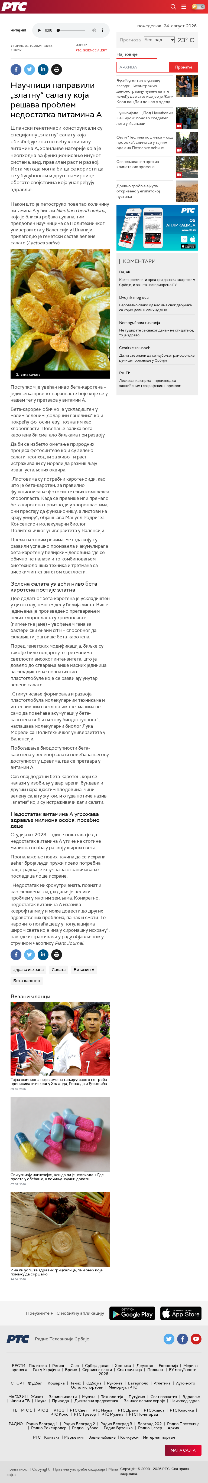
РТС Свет (78, 1410)
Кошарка (56, 1383)
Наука (41, 1400)
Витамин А (84, 969)
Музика (89, 1396)
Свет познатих (164, 1396)
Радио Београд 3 (116, 1423)
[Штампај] (56, 69)
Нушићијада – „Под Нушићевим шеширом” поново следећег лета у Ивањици (144, 118)
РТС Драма (128, 1410)
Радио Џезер (150, 1427)
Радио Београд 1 (42, 1423)
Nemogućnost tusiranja (139, 322)
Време (71, 1369)
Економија (168, 1365)
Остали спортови (87, 1387)
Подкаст (155, 1369)
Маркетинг (74, 1437)
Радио (16, 1423)
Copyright (41, 1469)
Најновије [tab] (127, 54)
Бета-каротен (26, 980)
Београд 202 (150, 1423)
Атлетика (162, 1383)
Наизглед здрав (185, 1400)
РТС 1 (26, 1410)
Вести (18, 1365)
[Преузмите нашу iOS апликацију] (181, 1313)
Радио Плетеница (183, 1423)
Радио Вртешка (118, 1427)
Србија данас (97, 1365)
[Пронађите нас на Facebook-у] (182, 1339)
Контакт (52, 1437)
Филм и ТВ (20, 1400)
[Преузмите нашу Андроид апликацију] (132, 1313)
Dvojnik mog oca (134, 297)
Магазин (18, 1396)
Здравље (191, 1396)
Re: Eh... (126, 372)
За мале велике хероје (144, 1400)
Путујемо (137, 1396)
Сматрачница (129, 1369)
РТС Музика (112, 1414)
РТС (37, 1437)
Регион (58, 1365)
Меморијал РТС (123, 1387)
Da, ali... (125, 272)
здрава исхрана (28, 969)
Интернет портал (159, 1437)
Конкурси (129, 1437)
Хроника (123, 1365)
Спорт (17, 1383)
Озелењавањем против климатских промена (137, 164)
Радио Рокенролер (49, 1427)
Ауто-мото (185, 1383)
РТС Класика (182, 1410)
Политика (38, 1365)
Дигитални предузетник (96, 1400)
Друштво (144, 1365)
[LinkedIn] (43, 69)
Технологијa (112, 1396)
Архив (173, 1427)
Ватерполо (138, 1383)
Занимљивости (63, 1396)
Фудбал (35, 1383)
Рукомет (114, 1383)
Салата (59, 969)
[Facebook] (16, 69)
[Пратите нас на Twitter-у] (169, 1339)
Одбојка (94, 1383)
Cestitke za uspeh (134, 347)
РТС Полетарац (143, 1414)
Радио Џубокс (85, 1427)
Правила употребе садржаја (79, 1469)
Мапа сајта (183, 1450)
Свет (75, 1365)
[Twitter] (29, 69)
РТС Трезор (85, 1414)
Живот (37, 1396)
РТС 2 (42, 1410)
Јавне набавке (102, 1437)
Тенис (75, 1383)
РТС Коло (59, 1414)
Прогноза (130, 40)
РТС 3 (59, 1410)
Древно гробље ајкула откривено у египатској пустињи (138, 191)
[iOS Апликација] (157, 228)
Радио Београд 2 (79, 1423)
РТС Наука (102, 1410)
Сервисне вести (97, 1369)
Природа (60, 1400)
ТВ (15, 1410)
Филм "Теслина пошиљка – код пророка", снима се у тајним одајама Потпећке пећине (144, 142)
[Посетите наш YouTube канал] (196, 1339)
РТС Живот (154, 1410)
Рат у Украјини (46, 1369)
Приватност (17, 1469)
